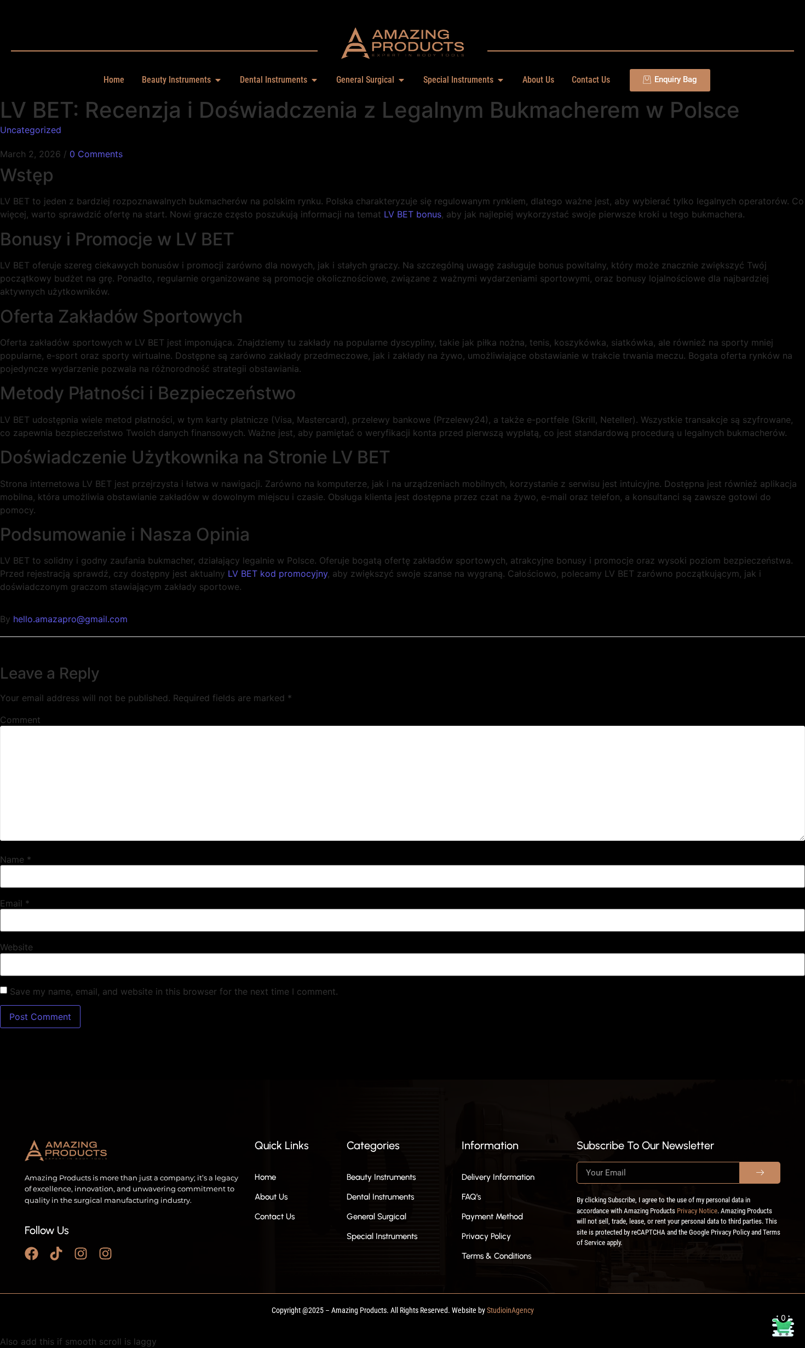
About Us (271, 1197)
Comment (20, 719)
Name (15, 859)
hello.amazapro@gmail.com (70, 618)
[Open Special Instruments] (500, 80)
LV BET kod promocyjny (277, 573)
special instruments (382, 1236)
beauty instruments (381, 1177)
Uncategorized (30, 129)
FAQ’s (471, 1197)
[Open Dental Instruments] (314, 80)
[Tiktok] (56, 1253)
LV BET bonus (412, 214)
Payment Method (492, 1216)
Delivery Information (498, 1177)
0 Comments (96, 153)
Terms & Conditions (496, 1256)
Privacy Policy (486, 1236)
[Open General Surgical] (401, 80)
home (265, 1177)
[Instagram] (81, 1253)
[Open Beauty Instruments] (218, 80)
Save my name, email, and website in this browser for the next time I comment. (174, 991)
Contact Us (275, 1216)
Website (16, 947)
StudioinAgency (510, 1310)
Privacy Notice (697, 1211)
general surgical (376, 1216)
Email (15, 903)
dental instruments (380, 1197)
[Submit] (760, 1173)
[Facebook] (31, 1253)
